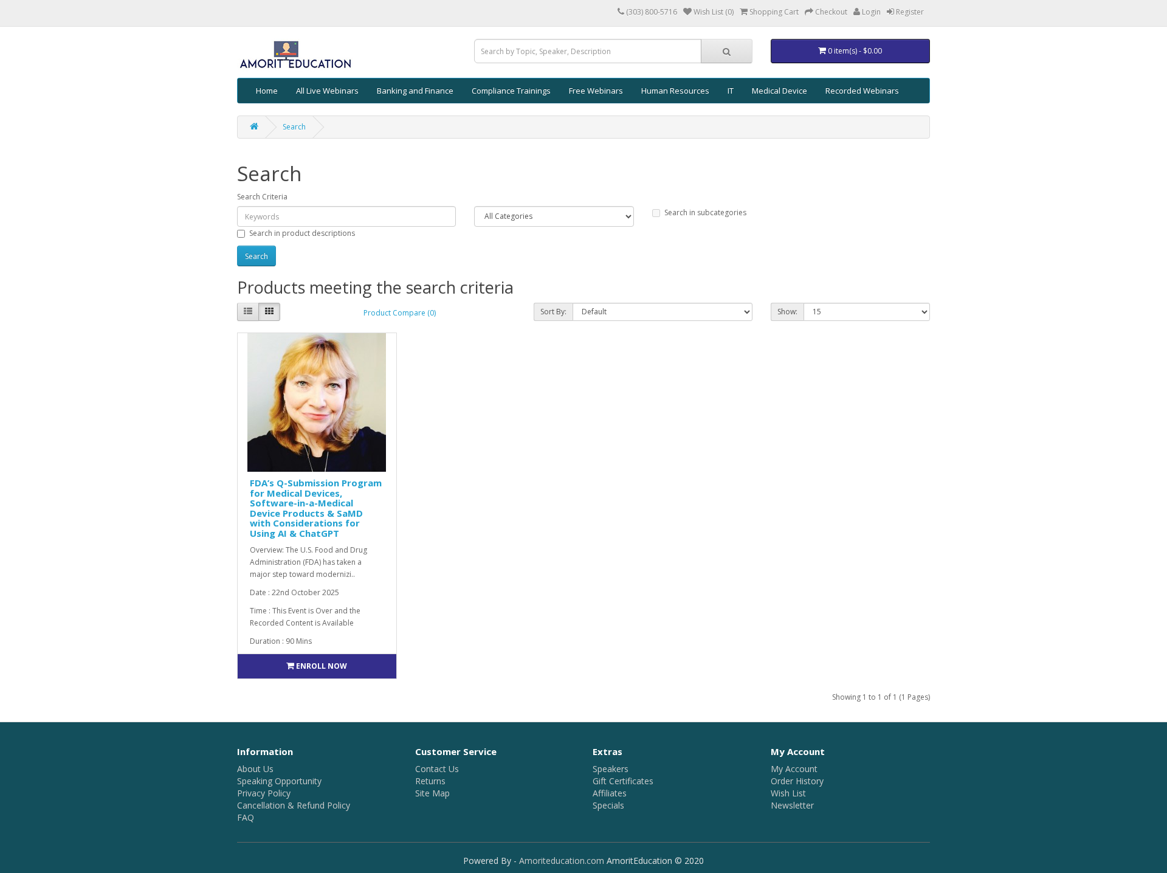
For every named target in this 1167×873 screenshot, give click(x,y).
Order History (797, 781)
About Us (255, 769)
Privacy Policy (264, 793)
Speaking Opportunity (279, 781)
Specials (608, 805)
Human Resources (675, 90)
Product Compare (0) (399, 313)
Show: (787, 311)
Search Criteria (262, 197)
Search (294, 127)
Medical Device (779, 90)
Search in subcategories (705, 212)
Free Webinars (596, 90)
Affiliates (610, 793)
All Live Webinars (327, 90)
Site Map (432, 793)
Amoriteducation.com (561, 860)
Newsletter (792, 805)
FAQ (245, 817)
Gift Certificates (623, 781)
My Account (794, 769)
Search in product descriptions (302, 233)
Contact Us (437, 769)
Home (267, 90)
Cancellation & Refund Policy (293, 805)
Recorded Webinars (862, 90)
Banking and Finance (415, 90)
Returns (430, 781)
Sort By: (553, 311)
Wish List (788, 793)
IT (731, 90)
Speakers (610, 769)
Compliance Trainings (511, 90)
